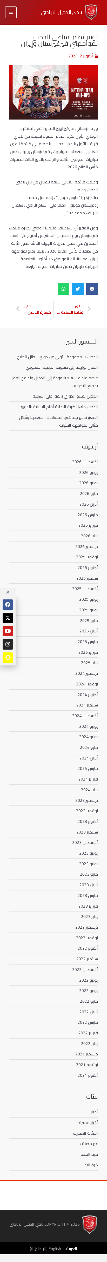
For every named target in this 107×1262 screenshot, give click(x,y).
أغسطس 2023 (85, 842)
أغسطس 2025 (85, 588)
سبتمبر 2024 (87, 705)
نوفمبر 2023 (87, 811)
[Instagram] (8, 644)
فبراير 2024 (88, 779)
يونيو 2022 (88, 990)
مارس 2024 (88, 768)
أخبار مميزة (88, 1122)
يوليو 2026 (88, 472)
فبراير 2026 (88, 525)
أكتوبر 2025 (88, 567)
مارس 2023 (88, 895)
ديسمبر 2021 (86, 1054)
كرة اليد (91, 1165)
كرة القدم (89, 1154)
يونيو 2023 (88, 864)
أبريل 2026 (88, 504)
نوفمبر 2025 (87, 557)
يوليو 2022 (88, 980)
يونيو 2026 (88, 483)
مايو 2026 (89, 493)
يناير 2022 (89, 1043)
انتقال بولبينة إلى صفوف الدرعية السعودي (61, 367)
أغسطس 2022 (85, 969)
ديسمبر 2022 (86, 927)
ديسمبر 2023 (86, 800)
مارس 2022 (88, 1022)
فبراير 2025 (88, 652)
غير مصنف (89, 1143)
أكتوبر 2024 (88, 694)
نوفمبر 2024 (87, 684)
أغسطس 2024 (85, 715)
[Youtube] (8, 631)
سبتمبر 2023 (87, 832)
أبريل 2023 (88, 885)
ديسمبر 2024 (86, 673)
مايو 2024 (89, 747)
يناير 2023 (89, 916)
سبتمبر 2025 (87, 578)
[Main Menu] (11, 12)
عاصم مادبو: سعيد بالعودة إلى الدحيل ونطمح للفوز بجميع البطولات (55, 381)
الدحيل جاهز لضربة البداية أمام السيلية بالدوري (58, 407)
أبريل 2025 (88, 631)
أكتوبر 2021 (88, 1075)
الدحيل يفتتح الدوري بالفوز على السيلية (65, 396)
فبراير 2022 (88, 1033)
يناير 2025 (89, 662)
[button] (92, 289)
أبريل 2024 (88, 758)
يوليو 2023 (88, 853)
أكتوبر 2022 (88, 948)
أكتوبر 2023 (88, 821)
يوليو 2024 (88, 726)
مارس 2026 (88, 515)
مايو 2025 (89, 620)
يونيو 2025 (88, 610)
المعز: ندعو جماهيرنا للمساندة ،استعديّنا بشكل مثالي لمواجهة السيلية (58, 421)
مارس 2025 (88, 641)
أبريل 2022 (88, 1012)
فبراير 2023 (88, 906)
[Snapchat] (8, 657)
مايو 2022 (89, 1001)
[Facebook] (8, 604)
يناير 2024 (89, 790)
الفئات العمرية (85, 1133)
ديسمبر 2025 (86, 546)
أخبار (94, 1112)
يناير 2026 (89, 536)
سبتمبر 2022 (87, 959)
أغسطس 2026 (85, 462)
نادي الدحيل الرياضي (61, 12)
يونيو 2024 (88, 737)
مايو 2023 (89, 874)
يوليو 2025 (88, 599)
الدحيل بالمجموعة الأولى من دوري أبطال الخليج (57, 357)
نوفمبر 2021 (87, 1064)
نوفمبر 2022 (87, 938)
